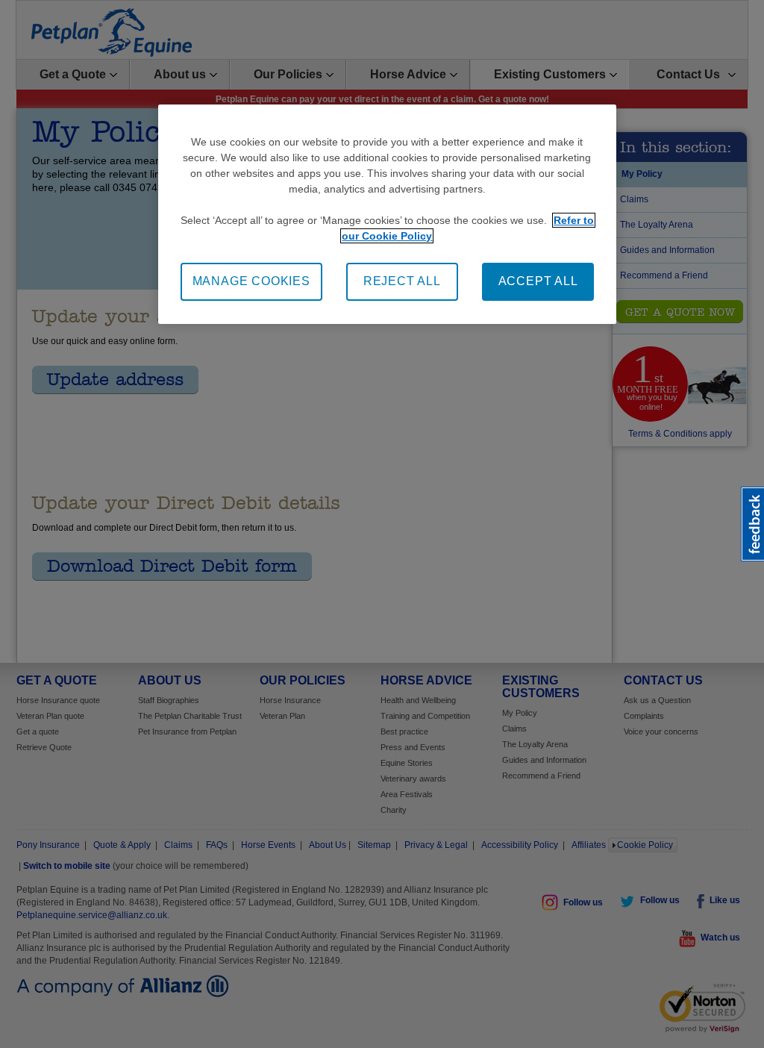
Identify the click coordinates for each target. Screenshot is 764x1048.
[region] (387, 214)
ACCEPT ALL (538, 281)
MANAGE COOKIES (251, 281)
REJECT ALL (402, 281)
